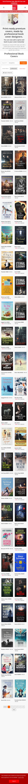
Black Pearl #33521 (19, 523)
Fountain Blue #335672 (20, 700)
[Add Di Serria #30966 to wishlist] (24, 166)
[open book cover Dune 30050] (7, 135)
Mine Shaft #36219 (19, 196)
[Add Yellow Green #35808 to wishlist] (11, 594)
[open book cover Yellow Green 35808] (7, 587)
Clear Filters (22, 68)
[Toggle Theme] (25, 7)
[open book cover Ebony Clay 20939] (21, 462)
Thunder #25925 (5, 121)
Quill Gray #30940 (19, 121)
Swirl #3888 (17, 272)
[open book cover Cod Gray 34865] (7, 562)
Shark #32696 (4, 523)
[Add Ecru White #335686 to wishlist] (11, 443)
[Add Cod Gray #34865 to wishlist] (11, 569)
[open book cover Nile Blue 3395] (21, 386)
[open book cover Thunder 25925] (7, 109)
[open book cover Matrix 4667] (7, 411)
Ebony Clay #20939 (19, 473)
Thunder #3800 (5, 272)
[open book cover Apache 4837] (21, 436)
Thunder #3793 (18, 498)
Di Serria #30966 (19, 171)
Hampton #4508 (5, 347)
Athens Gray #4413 (5, 221)
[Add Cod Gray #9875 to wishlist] (24, 594)
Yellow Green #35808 (6, 599)
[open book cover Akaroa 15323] (21, 86)
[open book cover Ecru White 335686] (7, 436)
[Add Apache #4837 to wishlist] (24, 443)
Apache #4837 (18, 448)
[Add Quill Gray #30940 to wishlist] (24, 116)
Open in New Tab (8, 72)
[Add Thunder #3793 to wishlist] (24, 493)
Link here (17, 50)
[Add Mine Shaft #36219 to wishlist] (24, 192)
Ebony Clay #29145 (5, 171)
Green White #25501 (6, 624)
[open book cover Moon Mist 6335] (21, 361)
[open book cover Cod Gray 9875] (21, 587)
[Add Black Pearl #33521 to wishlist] (24, 519)
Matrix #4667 (4, 423)
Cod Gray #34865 (5, 574)
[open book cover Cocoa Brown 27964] (7, 361)
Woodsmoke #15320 (20, 146)
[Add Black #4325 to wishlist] (24, 242)
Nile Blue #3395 (18, 397)
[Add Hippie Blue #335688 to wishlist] (11, 242)
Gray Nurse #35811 (19, 649)
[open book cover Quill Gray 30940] (21, 109)
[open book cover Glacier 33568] (7, 487)
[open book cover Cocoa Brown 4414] (7, 185)
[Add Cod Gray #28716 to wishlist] (11, 468)
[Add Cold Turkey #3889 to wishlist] (24, 317)
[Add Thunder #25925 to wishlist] (11, 116)
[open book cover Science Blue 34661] (21, 562)
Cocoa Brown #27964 (6, 372)
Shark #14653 (18, 347)
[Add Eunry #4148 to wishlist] (24, 619)
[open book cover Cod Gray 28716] (7, 462)
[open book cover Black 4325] (21, 235)
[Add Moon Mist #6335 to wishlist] (24, 368)
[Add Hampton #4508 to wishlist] (11, 342)
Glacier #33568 (4, 498)
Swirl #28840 (18, 674)
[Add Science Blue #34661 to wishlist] (24, 569)
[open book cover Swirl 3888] (21, 260)
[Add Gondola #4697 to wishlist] (24, 544)
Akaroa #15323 (18, 97)
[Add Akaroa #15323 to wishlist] (24, 91)
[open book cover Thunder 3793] (21, 487)
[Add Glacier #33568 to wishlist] (11, 493)
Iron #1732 (3, 700)
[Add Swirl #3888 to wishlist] (24, 267)
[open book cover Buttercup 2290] (7, 285)
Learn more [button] (21, 777)
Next (14, 709)
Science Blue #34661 (19, 574)
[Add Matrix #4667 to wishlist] (11, 418)
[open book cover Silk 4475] (21, 411)
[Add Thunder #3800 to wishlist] (11, 267)
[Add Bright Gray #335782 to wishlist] (11, 670)
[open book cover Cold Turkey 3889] (21, 311)
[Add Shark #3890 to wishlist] (24, 292)
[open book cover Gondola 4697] (21, 537)
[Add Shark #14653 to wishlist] (24, 342)
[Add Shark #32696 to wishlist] (11, 519)
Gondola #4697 (18, 548)
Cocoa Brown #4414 (6, 196)
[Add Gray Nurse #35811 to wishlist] (24, 644)
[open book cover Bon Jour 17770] (7, 537)
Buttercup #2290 (5, 297)
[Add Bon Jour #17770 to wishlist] (11, 544)
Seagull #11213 (5, 397)
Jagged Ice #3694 (5, 322)
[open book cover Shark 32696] (7, 512)
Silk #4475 (17, 423)
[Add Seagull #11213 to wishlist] (11, 393)
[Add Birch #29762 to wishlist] (11, 91)
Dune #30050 (4, 146)
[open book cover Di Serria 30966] (21, 160)
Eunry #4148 (18, 624)
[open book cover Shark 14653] (21, 336)
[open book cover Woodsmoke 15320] (21, 135)
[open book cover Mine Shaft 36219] (21, 185)
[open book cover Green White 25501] (7, 613)
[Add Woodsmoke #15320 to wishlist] (24, 141)
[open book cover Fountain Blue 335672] (21, 689)
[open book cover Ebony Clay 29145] (7, 160)
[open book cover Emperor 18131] (7, 638)
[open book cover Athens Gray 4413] (7, 210)
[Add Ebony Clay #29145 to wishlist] (11, 166)
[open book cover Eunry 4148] (21, 613)
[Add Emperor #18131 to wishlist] (11, 644)
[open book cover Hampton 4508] (7, 336)
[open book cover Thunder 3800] (7, 260)
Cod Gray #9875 (18, 599)
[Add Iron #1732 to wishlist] (11, 695)
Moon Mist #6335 (19, 372)
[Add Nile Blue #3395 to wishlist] (24, 393)
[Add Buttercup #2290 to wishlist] (11, 292)
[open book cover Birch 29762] (7, 86)
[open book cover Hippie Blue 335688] (7, 235)
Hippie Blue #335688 (6, 246)
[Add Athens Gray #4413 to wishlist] (11, 217)
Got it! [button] (14, 781)
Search (24, 63)
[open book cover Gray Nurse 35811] (21, 638)
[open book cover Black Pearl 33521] (21, 512)
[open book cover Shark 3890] (21, 285)
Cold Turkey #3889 (19, 322)
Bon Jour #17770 (5, 548)
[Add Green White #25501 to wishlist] (11, 619)
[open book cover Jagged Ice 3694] (7, 311)
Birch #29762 (4, 97)
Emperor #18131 (5, 649)
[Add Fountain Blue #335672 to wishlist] (24, 695)
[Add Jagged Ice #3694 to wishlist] (11, 317)
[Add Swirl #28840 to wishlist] (24, 670)
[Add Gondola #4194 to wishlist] (24, 217)
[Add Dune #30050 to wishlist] (11, 141)
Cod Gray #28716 (5, 473)
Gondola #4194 (18, 221)
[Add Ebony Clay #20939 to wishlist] (24, 468)
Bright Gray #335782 (6, 675)
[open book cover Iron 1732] (7, 689)
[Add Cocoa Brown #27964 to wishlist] (11, 368)
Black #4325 (17, 246)
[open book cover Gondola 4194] (21, 210)
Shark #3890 (18, 297)
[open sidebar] (3, 7)
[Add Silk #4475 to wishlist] (24, 418)
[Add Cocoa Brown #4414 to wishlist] (11, 192)
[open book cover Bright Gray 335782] (7, 664)
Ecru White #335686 (6, 447)
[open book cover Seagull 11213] (7, 386)
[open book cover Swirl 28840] (21, 663)
